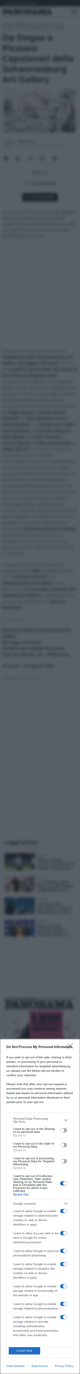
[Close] (72, 1047)
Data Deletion (16, 1366)
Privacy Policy (64, 1366)
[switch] (63, 1130)
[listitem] (40, 1120)
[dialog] (40, 1206)
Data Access (40, 1366)
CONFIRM (24, 1350)
